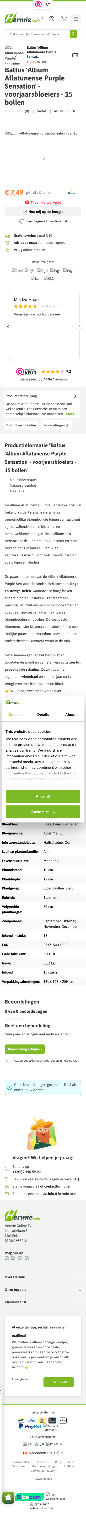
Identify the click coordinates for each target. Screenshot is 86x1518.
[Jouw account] (51, 18)
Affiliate (69, 1466)
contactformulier (57, 1186)
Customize (40, 812)
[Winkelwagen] (64, 18)
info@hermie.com (62, 1194)
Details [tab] (43, 715)
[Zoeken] (73, 34)
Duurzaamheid (21, 1462)
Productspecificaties (21, 425)
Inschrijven (59, 1382)
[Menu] (76, 18)
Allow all (43, 796)
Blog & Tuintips (64, 1462)
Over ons (42, 1462)
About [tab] (70, 715)
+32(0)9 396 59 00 (26, 1172)
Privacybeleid (20, 1379)
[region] (43, 157)
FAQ (75, 1179)
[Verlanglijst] (40, 18)
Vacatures (18, 1466)
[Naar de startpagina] (21, 17)
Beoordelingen (54, 425)
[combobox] (34, 34)
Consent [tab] (15, 715)
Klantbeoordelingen (44, 1466)
